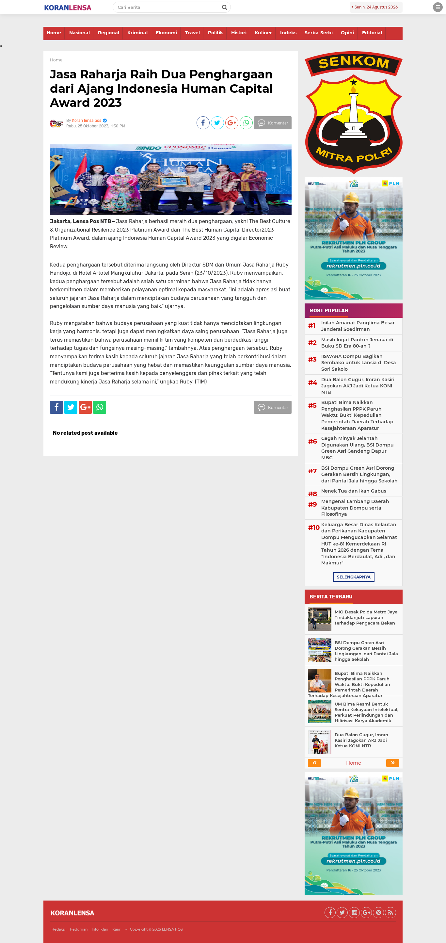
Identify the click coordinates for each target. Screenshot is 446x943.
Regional (108, 33)
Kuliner (263, 33)
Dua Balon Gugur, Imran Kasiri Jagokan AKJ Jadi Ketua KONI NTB (357, 386)
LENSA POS (172, 929)
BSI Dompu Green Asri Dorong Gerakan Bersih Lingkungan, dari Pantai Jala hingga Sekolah (359, 474)
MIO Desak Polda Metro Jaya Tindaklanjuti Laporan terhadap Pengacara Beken (366, 617)
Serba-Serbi (319, 33)
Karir (116, 929)
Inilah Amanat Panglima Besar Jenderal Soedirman (358, 326)
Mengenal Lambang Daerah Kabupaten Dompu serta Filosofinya (355, 507)
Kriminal (137, 33)
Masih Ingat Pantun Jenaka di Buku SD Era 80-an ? (357, 343)
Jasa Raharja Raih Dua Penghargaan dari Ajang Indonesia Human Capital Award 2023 (161, 88)
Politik (215, 33)
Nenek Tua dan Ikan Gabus (353, 491)
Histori (239, 33)
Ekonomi (166, 33)
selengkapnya (354, 577)
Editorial (372, 33)
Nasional (79, 33)
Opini (347, 33)
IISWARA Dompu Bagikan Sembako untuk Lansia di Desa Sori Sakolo (358, 362)
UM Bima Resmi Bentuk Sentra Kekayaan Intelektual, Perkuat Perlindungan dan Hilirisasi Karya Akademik (366, 712)
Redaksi (59, 929)
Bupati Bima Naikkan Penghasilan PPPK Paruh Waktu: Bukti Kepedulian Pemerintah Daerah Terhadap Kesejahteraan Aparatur (357, 415)
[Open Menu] (438, 7)
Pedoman (79, 929)
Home (54, 33)
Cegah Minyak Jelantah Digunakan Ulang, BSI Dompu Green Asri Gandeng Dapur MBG (357, 448)
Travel (192, 33)
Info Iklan (100, 929)
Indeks (288, 33)
